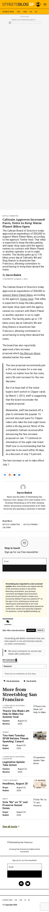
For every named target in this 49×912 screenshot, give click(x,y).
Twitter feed (26, 298)
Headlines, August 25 (15, 783)
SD (36, 12)
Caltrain (7, 527)
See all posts (10, 826)
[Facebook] (21, 883)
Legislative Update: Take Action (14, 764)
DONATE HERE (8, 12)
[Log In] (38, 4)
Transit (6, 732)
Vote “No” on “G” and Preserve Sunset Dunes (15, 805)
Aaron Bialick (13, 275)
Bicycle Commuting (10, 216)
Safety (5, 799)
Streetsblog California (14, 705)
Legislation (7, 759)
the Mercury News (30, 353)
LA (31, 12)
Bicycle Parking (30, 525)
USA (25, 12)
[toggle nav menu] (44, 4)
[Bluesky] (27, 883)
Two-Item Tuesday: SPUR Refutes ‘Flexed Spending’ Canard (15, 738)
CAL (18, 12)
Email (6, 561)
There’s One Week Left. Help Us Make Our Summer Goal (16, 713)
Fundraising (7, 707)
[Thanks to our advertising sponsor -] (24, 114)
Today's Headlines (10, 780)
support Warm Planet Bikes (18, 294)
